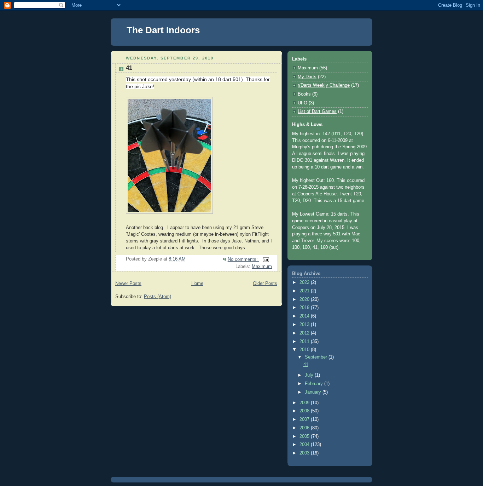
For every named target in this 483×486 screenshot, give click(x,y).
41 (129, 67)
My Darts (307, 76)
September (316, 357)
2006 (305, 427)
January (313, 392)
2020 (305, 299)
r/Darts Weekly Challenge (324, 85)
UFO (302, 103)
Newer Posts (128, 283)
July (310, 375)
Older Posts (265, 283)
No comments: (243, 259)
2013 (305, 324)
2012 (305, 333)
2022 (305, 282)
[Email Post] (265, 259)
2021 (305, 290)
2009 (305, 402)
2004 (305, 444)
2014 (305, 316)
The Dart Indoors (163, 30)
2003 (305, 453)
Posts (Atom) (157, 296)
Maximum (262, 266)
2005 (305, 436)
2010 (305, 349)
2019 (305, 307)
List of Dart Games (317, 111)
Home (197, 283)
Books (304, 94)
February (314, 383)
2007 (305, 419)
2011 (305, 341)
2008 (305, 410)
